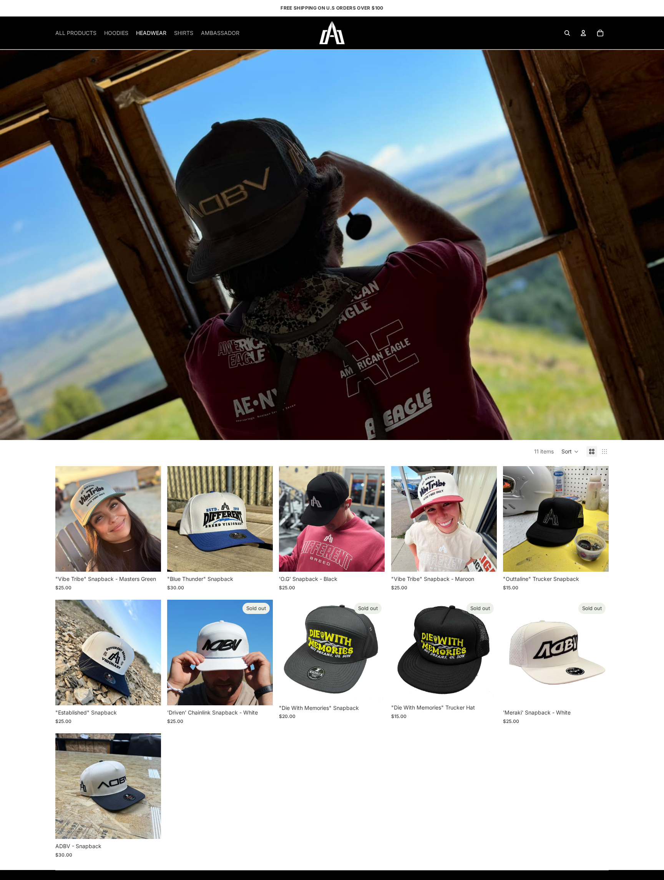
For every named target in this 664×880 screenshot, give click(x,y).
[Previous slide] (290, 519)
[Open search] (567, 33)
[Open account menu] (583, 33)
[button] (570, 451)
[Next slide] (373, 519)
